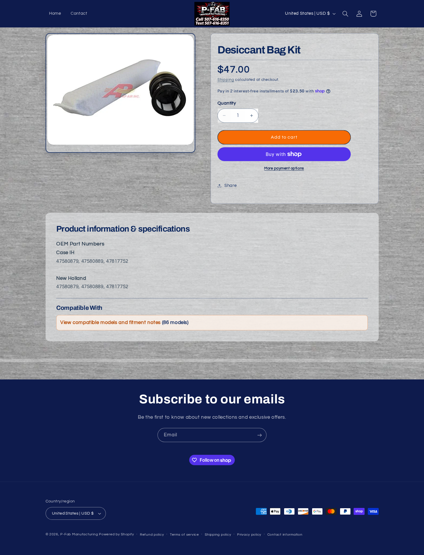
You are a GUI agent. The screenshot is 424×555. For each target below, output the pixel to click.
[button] (345, 13)
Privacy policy (249, 534)
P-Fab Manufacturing (79, 534)
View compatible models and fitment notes (124, 322)
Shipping (225, 80)
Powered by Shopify (116, 534)
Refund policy (152, 534)
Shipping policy (218, 534)
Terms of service (184, 534)
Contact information (285, 534)
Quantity (226, 103)
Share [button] (230, 185)
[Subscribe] (259, 435)
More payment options (284, 168)
